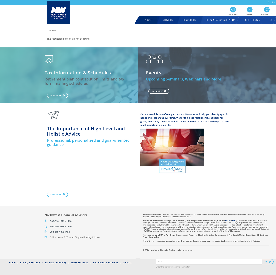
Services (168, 19)
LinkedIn (272, 1)
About (149, 19)
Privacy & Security (30, 262)
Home (52, 30)
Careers (249, 14)
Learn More (55, 95)
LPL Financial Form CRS (105, 262)
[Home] (59, 12)
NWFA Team (233, 14)
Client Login (252, 19)
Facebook (268, 1)
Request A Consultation (221, 19)
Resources (189, 19)
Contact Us (266, 14)
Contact (127, 262)
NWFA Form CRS (79, 262)
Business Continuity (55, 262)
